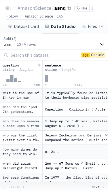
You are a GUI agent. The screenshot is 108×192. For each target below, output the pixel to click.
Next (96, 187)
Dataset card (26, 26)
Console (93, 55)
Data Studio (63, 26)
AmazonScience (34, 8)
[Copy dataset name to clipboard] (69, 8)
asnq (60, 8)
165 (60, 16)
